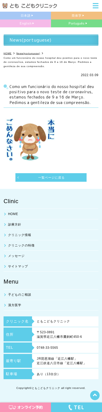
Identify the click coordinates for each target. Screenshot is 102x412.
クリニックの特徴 (21, 245)
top (95, 395)
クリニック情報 (19, 235)
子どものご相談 (19, 294)
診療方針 (14, 224)
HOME (13, 214)
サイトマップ (18, 266)
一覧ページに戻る (51, 177)
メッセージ (16, 256)
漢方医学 (14, 305)
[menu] (95, 6)
